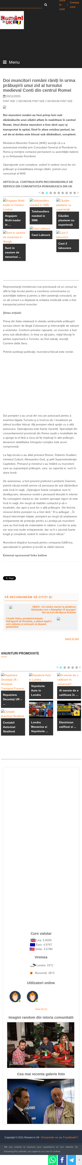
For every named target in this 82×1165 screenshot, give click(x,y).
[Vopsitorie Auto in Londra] (41, 677)
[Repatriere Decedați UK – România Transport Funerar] (13, 681)
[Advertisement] (41, 383)
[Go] (45, 4)
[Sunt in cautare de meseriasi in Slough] (14, 237)
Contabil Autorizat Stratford (9, 727)
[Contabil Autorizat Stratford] (13, 713)
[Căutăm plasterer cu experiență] (67, 204)
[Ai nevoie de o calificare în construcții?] (69, 679)
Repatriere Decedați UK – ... (12, 699)
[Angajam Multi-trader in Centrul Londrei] (14, 204)
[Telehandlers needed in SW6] (41, 202)
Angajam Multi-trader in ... (13, 220)
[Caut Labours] (40, 228)
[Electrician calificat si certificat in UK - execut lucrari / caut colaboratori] (69, 709)
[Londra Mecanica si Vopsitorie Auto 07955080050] (41, 709)
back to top (72, 638)
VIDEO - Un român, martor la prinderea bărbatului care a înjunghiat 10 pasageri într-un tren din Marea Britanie (53, 609)
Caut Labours (41, 234)
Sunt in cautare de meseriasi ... (13, 252)
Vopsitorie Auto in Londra (38, 690)
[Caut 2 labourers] (67, 234)
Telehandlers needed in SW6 (40, 216)
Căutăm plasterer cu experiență (66, 220)
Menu (14, 62)
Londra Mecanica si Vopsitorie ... (39, 727)
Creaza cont (74, 4)
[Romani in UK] (12, 20)
